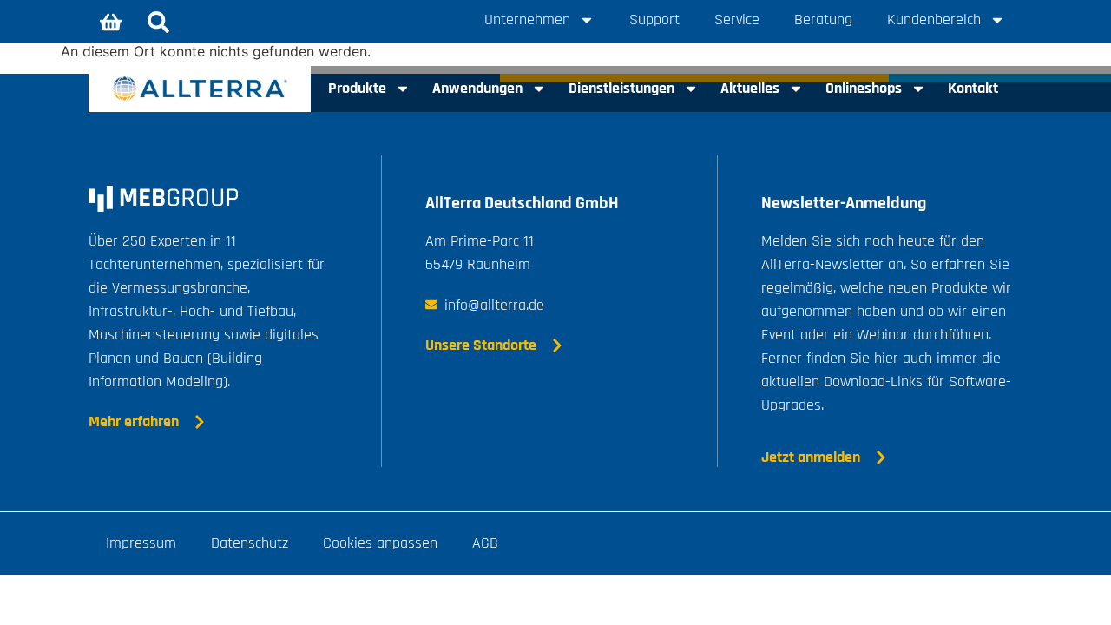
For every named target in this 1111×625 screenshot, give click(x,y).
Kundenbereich (934, 20)
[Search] (158, 21)
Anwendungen (477, 88)
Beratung (823, 20)
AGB (485, 543)
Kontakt (973, 88)
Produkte (357, 88)
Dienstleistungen (621, 88)
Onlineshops (863, 88)
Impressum (141, 543)
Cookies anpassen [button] (380, 543)
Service (736, 20)
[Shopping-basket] (110, 21)
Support (654, 20)
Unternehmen (527, 20)
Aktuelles (749, 88)
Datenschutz (249, 543)
